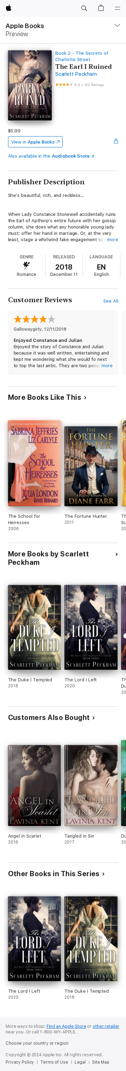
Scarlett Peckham (76, 74)
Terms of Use (54, 1062)
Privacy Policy (20, 1062)
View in (33, 142)
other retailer (106, 1026)
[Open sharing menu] (116, 142)
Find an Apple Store (66, 1026)
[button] (84, 8)
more (112, 239)
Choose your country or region (37, 1043)
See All (110, 301)
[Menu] (117, 8)
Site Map (101, 1062)
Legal (80, 1062)
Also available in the (49, 156)
